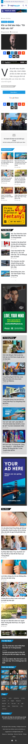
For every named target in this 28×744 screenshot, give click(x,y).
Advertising (10, 734)
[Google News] (14, 98)
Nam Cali (4, 703)
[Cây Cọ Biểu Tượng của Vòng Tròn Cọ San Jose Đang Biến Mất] (5, 677)
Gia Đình (14, 118)
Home (3, 18)
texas (9, 706)
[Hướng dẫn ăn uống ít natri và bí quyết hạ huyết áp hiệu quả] (7, 173)
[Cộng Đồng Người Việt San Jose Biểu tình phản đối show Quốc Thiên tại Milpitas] (23, 677)
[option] (14, 121)
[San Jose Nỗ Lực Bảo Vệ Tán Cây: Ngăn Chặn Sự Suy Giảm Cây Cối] (14, 688)
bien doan (4, 698)
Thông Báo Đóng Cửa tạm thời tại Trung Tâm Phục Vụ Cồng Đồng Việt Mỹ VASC (14, 401)
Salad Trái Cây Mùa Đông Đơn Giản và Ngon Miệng (7, 197)
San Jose (14, 703)
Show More (13, 92)
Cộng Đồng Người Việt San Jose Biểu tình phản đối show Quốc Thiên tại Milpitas (13, 379)
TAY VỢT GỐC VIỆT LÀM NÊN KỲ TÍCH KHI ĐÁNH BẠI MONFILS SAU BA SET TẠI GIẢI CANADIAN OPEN (14, 424)
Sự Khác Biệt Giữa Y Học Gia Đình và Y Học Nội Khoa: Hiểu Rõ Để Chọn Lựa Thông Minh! (14, 123)
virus (21, 706)
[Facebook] (4, 53)
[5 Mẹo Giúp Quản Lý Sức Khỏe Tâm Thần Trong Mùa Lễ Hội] (21, 190)
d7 (8, 700)
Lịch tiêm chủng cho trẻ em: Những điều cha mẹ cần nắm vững (7, 162)
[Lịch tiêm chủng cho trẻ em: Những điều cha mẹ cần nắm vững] (7, 155)
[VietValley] (14, 5)
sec (18, 703)
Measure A (18, 700)
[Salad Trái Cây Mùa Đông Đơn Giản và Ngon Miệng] (7, 190)
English (12, 700)
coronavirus (16, 698)
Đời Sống (8, 18)
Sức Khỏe (10, 21)
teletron (3, 706)
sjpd (22, 703)
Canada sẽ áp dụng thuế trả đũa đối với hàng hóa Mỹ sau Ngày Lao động (18, 244)
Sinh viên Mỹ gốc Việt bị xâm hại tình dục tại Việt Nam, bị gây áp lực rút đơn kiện (14, 357)
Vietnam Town (15, 706)
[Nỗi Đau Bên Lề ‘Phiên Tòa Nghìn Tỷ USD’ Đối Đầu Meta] (5, 682)
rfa (8, 703)
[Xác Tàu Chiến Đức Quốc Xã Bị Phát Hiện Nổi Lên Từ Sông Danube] (5, 236)
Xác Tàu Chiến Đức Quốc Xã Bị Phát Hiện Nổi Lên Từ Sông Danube (19, 235)
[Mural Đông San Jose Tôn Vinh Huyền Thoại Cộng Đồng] (5, 274)
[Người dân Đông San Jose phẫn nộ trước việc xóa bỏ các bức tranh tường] (21, 155)
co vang (22, 698)
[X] (8, 53)
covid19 (3, 700)
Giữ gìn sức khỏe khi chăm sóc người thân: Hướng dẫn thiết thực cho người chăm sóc (13, 622)
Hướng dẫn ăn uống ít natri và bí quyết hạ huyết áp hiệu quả (6, 179)
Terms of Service (17, 734)
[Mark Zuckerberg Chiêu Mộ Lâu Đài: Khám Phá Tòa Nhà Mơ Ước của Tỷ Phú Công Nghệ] (14, 672)
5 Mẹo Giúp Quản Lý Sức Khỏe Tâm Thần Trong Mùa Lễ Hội (21, 197)
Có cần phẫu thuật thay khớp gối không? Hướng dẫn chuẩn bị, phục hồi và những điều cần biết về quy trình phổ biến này (13, 530)
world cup (4, 708)
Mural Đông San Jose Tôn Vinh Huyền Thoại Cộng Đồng (18, 273)
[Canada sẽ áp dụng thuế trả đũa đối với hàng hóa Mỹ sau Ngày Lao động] (5, 244)
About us (4, 734)
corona (10, 698)
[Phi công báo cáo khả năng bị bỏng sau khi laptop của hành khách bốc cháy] (5, 263)
